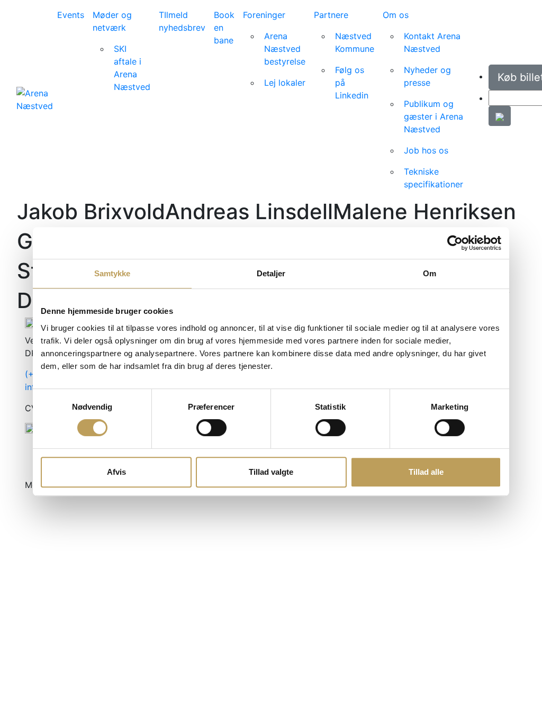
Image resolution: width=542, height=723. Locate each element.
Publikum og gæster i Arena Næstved (433, 116)
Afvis (116, 471)
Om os (396, 15)
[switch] (211, 427)
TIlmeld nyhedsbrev (182, 21)
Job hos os (426, 150)
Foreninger (264, 15)
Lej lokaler (284, 82)
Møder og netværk (112, 21)
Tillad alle (426, 471)
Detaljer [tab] (271, 273)
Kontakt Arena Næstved (432, 42)
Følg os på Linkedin (351, 83)
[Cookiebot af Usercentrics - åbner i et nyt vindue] (455, 243)
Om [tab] (429, 273)
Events (70, 15)
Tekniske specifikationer (433, 177)
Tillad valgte (271, 471)
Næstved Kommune (354, 42)
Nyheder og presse (427, 76)
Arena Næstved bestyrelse (284, 49)
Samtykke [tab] (112, 273)
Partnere (331, 15)
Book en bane (224, 28)
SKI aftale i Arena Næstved (132, 67)
